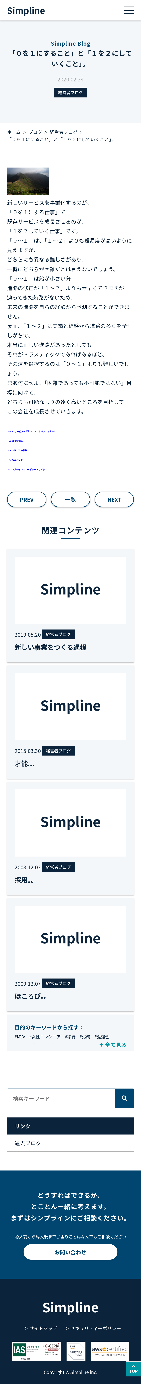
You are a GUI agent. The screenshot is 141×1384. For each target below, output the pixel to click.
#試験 (98, 1045)
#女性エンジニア (45, 1037)
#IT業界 (66, 1045)
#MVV (20, 1037)
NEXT (114, 499)
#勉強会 (102, 1037)
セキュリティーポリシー (95, 1328)
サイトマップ (43, 1328)
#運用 (20, 1045)
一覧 (70, 499)
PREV (27, 499)
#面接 (49, 1045)
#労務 (85, 1037)
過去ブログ (28, 1143)
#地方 (34, 1045)
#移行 (70, 1037)
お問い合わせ (70, 1252)
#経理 (83, 1045)
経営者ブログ (70, 92)
